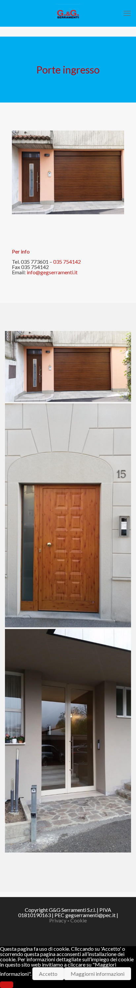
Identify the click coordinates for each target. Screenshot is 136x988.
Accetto (48, 974)
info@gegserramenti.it (52, 272)
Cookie (78, 920)
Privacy (57, 920)
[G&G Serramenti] (68, 13)
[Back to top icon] (122, 974)
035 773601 (35, 261)
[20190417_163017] (68, 366)
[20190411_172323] (68, 741)
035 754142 (67, 261)
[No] (6, 984)
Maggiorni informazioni (97, 974)
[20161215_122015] (68, 515)
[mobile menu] (127, 13)
